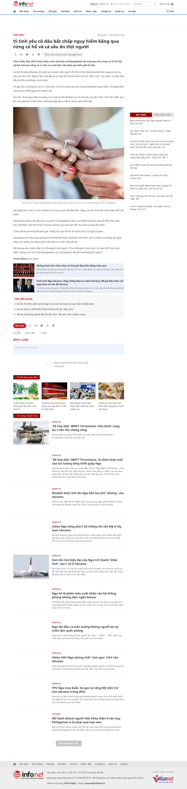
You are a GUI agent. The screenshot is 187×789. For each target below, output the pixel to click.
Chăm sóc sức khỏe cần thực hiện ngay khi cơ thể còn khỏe (110, 406)
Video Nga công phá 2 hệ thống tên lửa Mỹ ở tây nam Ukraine (87, 528)
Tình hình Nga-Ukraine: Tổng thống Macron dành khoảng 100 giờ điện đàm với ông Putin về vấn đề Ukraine (80, 282)
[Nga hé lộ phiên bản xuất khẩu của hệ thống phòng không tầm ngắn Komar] (31, 600)
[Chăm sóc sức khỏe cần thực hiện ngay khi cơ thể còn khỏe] (111, 390)
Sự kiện (132, 11)
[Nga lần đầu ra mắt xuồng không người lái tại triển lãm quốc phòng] (31, 633)
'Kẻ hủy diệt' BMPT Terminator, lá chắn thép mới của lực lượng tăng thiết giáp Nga (87, 461)
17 (166, 157)
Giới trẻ (77, 11)
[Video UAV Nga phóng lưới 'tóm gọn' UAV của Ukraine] (31, 664)
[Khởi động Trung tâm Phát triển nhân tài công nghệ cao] (83, 390)
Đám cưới (30, 332)
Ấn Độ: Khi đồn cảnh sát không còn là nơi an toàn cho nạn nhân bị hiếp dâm (55, 303)
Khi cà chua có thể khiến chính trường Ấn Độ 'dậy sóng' (45, 309)
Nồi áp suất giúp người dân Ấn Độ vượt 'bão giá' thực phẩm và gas (51, 314)
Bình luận (19, 325)
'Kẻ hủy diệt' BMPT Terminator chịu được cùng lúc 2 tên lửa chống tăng (86, 428)
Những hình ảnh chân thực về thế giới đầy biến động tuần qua (71, 265)
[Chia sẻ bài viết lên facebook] (15, 54)
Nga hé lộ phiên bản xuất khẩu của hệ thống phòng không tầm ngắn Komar (84, 595)
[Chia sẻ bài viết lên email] (27, 54)
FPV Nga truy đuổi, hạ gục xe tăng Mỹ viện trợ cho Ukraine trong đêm (85, 690)
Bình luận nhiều (163, 114)
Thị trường (38, 11)
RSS (172, 11)
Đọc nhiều (141, 114)
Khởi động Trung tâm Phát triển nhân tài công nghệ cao (82, 406)
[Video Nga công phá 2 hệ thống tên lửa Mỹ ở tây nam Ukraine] (31, 533)
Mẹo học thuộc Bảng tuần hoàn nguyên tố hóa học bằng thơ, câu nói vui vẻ (150, 187)
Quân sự (119, 11)
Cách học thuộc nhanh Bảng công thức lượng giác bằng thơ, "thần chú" (149, 156)
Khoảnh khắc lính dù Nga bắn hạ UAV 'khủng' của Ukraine (88, 495)
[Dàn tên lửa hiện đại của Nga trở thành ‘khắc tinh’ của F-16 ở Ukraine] (31, 567)
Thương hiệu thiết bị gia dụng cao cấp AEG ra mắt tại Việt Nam (54, 406)
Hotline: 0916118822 (121, 4)
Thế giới (53, 11)
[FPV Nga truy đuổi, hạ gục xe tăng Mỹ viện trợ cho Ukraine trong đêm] (31, 694)
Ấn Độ (44, 332)
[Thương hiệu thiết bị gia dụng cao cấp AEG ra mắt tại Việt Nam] (54, 390)
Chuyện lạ (106, 11)
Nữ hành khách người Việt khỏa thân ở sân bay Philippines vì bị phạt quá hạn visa (86, 720)
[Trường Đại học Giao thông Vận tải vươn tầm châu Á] (26, 390)
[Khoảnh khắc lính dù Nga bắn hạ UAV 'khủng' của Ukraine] (31, 500)
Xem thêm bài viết (69, 743)
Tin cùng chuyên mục (27, 415)
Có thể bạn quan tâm (27, 377)
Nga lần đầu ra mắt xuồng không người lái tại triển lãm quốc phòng (85, 629)
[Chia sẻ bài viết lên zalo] (21, 54)
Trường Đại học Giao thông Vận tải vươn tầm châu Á (24, 406)
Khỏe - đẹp (91, 11)
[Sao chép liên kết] (33, 54)
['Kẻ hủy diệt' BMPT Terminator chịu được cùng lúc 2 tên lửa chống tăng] (31, 433)
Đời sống (24, 11)
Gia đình (65, 11)
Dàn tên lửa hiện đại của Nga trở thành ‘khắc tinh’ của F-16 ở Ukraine (84, 562)
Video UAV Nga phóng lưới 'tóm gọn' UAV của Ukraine (85, 659)
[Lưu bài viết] (39, 54)
